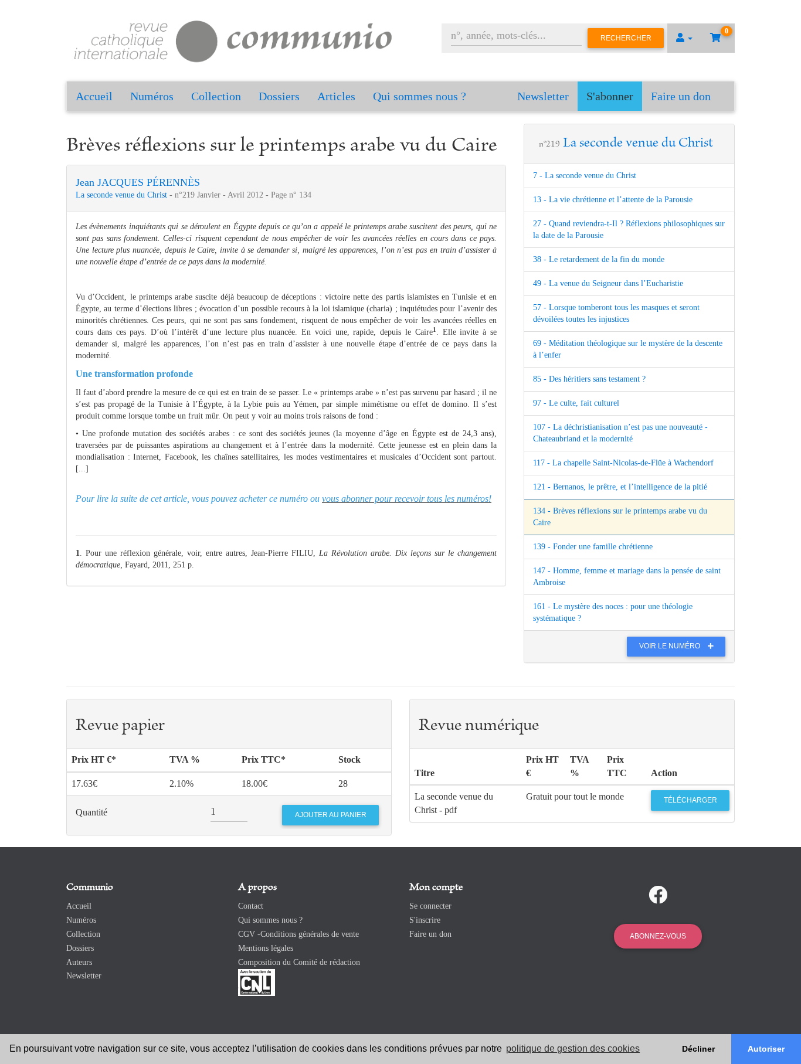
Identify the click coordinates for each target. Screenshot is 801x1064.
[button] (684, 38)
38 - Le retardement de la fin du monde (598, 259)
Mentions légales (265, 948)
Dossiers (279, 96)
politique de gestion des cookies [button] (573, 1048)
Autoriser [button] (766, 1048)
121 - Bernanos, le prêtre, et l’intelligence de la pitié (620, 486)
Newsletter (543, 96)
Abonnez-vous (658, 936)
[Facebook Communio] (658, 895)
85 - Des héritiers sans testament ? (589, 379)
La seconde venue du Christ (122, 195)
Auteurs (79, 962)
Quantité (91, 812)
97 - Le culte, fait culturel (576, 403)
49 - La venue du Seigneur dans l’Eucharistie (608, 283)
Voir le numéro (670, 646)
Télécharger (690, 800)
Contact (250, 906)
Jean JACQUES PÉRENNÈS (138, 182)
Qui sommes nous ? (419, 96)
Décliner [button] (698, 1048)
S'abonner (609, 96)
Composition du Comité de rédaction (299, 962)
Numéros (152, 96)
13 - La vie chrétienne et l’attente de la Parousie (613, 199)
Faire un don (681, 96)
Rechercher (625, 38)
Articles (336, 96)
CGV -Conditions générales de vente (298, 934)
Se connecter (430, 906)
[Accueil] (233, 39)
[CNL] (256, 982)
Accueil (94, 96)
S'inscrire (424, 920)
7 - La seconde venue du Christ (584, 175)
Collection (216, 96)
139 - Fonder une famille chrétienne (593, 546)
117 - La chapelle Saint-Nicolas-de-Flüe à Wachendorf (623, 462)
